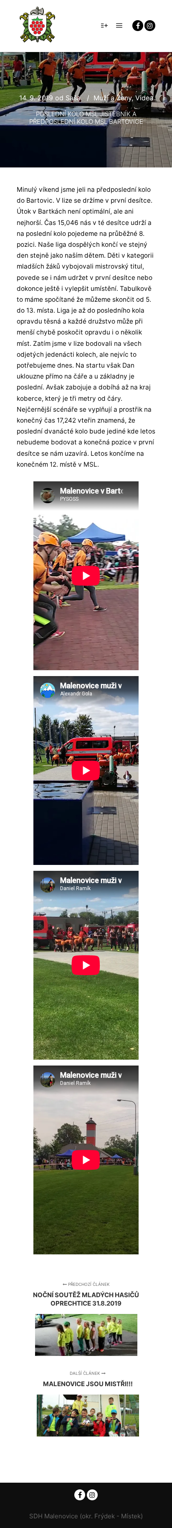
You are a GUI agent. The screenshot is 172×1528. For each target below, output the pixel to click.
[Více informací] (104, 25)
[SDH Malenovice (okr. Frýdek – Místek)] (37, 26)
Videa (144, 98)
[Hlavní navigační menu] (119, 25)
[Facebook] (137, 25)
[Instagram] (149, 25)
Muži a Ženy (113, 98)
